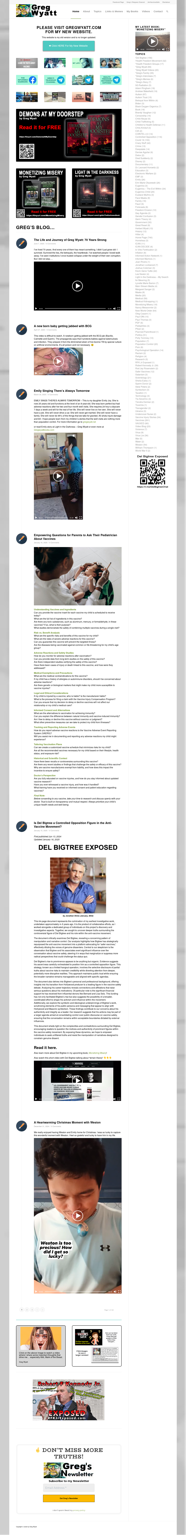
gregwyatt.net (89, 421)
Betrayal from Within (145, 100)
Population (140, 341)
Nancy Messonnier (144, 307)
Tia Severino (141, 398)
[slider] (75, 308)
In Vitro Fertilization (144, 249)
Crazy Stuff (140, 143)
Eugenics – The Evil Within (148, 188)
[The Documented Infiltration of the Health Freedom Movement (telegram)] (111, 80)
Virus (137, 432)
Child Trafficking (143, 121)
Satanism (139, 374)
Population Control (144, 344)
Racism (139, 353)
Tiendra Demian (143, 401)
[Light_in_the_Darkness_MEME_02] (97, 193)
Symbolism (140, 389)
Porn (137, 347)
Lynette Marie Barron (145, 283)
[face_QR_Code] (40, 1338)
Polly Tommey (142, 337)
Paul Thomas (141, 319)
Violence (139, 429)
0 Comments (51, 243)
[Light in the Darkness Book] (83, 97)
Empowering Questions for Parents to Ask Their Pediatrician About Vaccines (75, 537)
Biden (138, 103)
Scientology (141, 377)
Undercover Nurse (144, 414)
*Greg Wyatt (141, 66)
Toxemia (139, 404)
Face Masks (141, 197)
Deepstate (140, 149)
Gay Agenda (141, 213)
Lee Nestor (140, 274)
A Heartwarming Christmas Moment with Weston (67, 1122)
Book (137, 109)
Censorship (141, 115)
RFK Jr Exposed (143, 362)
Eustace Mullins (143, 194)
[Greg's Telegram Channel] (55, 80)
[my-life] (83, 63)
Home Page (141, 237)
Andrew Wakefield (144, 91)
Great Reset (141, 225)
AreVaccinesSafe (154, 2)
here (52, 1047)
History (138, 231)
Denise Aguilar (142, 152)
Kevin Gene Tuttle (144, 270)
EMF (137, 176)
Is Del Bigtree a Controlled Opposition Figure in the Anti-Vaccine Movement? (73, 824)
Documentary (141, 164)
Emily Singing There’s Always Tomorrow (62, 391)
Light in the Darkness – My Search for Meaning (151, 278)
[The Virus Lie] (27, 97)
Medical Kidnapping (145, 301)
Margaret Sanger (143, 289)
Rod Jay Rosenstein (145, 368)
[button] (77, 286)
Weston (139, 444)
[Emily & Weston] (55, 63)
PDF (137, 322)
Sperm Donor (141, 383)
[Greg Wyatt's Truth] (111, 63)
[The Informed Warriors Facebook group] (27, 80)
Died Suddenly (142, 158)
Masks (138, 292)
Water (138, 441)
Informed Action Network (147, 255)
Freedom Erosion (143, 210)
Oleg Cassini (141, 313)
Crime (138, 146)
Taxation (139, 392)
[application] (77, 286)
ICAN (138, 243)
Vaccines (139, 420)
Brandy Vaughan (143, 112)
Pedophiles (140, 325)
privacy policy (79, 1510)
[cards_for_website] (97, 1346)
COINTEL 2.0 (141, 133)
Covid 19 (139, 140)
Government (141, 222)
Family (138, 200)
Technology (141, 395)
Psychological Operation (147, 350)
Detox (138, 155)
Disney (138, 161)
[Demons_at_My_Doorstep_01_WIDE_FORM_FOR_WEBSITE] (68, 135)
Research (140, 359)
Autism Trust (141, 97)
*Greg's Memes (142, 79)
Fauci (138, 203)
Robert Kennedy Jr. (144, 365)
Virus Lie (139, 435)
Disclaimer (166, 2)
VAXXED (139, 423)
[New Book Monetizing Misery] (55, 97)
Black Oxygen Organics (146, 106)
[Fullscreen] (119, 308)
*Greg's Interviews (144, 75)
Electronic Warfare (144, 173)
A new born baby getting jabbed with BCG (63, 326)
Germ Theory (141, 219)
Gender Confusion (144, 216)
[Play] (36, 308)
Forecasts (140, 207)
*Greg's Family (142, 73)
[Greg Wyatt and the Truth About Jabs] (36, 11)
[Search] (167, 11)
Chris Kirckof (141, 127)
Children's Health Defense (148, 124)
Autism (138, 94)
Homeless (140, 240)
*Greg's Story (141, 82)
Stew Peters (141, 386)
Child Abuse (141, 118)
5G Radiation (141, 85)
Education (140, 170)
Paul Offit (139, 316)
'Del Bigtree (141, 57)
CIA (137, 130)
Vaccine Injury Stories (145, 417)
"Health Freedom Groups (147, 63)
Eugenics (139, 185)
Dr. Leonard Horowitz (145, 167)
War (137, 438)
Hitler (138, 234)
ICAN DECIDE (142, 246)
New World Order (143, 310)
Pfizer (138, 328)
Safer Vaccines (142, 371)
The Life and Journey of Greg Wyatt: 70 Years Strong (70, 240)
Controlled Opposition (145, 136)
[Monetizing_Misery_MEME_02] (41, 193)
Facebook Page (118, 2)
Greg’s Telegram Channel (136, 2)
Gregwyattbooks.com (44, 429)
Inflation (139, 252)
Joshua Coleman (143, 267)
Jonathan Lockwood (145, 264)
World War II (141, 450)
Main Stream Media (144, 286)
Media (138, 295)
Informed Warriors (143, 258)
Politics (138, 334)
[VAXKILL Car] (111, 97)
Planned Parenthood (145, 331)
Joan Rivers (141, 261)
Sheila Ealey (141, 380)
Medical (139, 298)
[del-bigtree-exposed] (83, 80)
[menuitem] (118, 2)
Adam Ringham (142, 88)
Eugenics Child (142, 191)
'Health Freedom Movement (148, 60)
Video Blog (140, 426)
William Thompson (144, 447)
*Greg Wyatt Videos (144, 70)
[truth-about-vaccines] (27, 63)
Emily (138, 179)
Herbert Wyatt (142, 228)
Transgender (141, 408)
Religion (139, 356)
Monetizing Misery (97, 1052)
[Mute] (114, 308)
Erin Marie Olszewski (145, 182)
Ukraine (139, 411)
